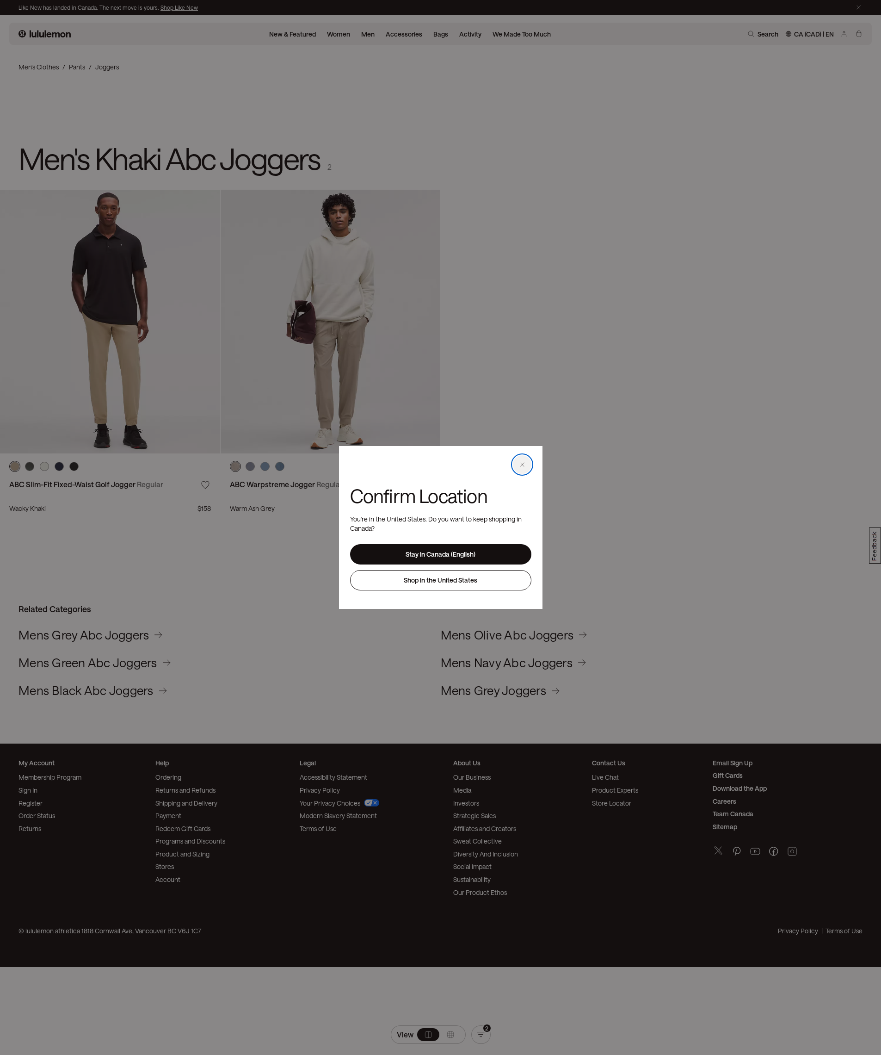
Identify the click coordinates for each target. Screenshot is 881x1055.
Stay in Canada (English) (440, 554)
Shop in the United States (440, 580)
